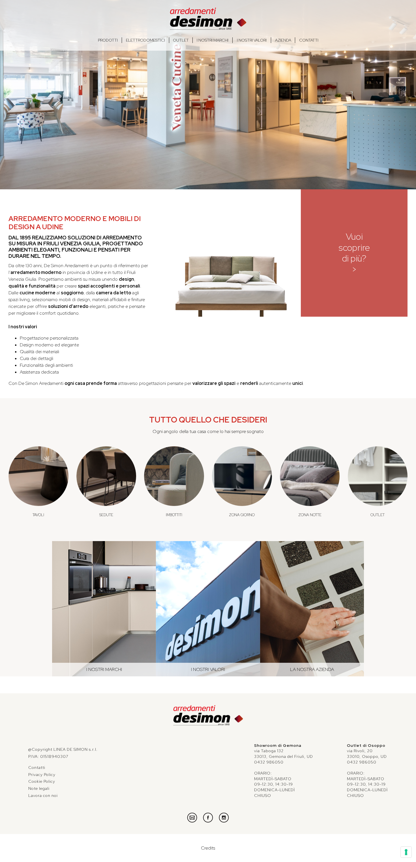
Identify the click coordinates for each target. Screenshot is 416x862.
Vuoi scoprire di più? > (354, 252)
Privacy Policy (41, 774)
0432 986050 (269, 762)
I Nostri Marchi (212, 40)
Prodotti (108, 40)
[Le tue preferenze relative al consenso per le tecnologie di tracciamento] (406, 852)
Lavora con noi (43, 795)
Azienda (283, 40)
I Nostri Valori (252, 40)
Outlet (181, 40)
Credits (208, 848)
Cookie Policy (41, 781)
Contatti (308, 40)
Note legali (39, 788)
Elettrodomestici (145, 40)
